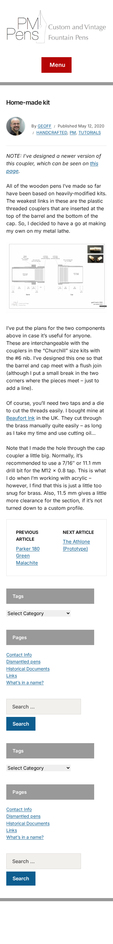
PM (73, 132)
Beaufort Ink (20, 418)
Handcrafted (51, 132)
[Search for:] (50, 706)
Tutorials (89, 132)
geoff (44, 125)
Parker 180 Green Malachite (28, 556)
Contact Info (19, 654)
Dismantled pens (23, 661)
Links (11, 675)
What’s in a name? (25, 682)
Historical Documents (28, 668)
